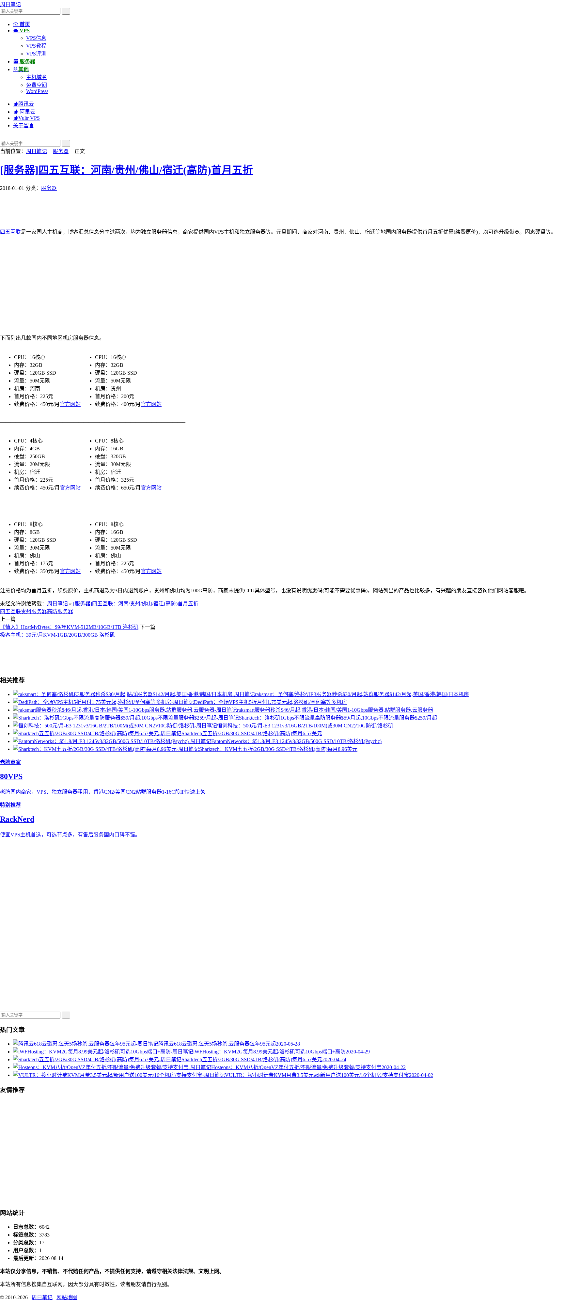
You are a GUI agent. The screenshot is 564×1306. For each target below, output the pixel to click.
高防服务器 (60, 611)
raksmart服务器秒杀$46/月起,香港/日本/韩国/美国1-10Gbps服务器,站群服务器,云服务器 (335, 710)
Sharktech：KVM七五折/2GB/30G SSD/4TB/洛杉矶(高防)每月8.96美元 (278, 749)
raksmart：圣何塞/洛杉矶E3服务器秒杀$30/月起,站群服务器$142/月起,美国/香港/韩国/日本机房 (362, 694)
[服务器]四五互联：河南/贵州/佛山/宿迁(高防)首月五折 (126, 170)
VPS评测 (36, 53)
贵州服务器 (34, 611)
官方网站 (70, 404)
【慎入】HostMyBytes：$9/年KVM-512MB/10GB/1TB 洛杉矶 (69, 627)
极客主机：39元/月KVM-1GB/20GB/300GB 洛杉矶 (57, 635)
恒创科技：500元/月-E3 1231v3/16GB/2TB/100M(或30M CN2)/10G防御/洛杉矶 (305, 725)
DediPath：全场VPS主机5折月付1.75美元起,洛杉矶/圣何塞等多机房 (270, 702)
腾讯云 (23, 104)
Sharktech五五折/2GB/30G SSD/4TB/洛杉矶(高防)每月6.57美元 (251, 733)
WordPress (37, 91)
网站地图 (66, 1297)
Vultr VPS (26, 118)
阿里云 (24, 112)
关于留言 (23, 125)
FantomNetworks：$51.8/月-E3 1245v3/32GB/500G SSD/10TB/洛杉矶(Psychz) (296, 741)
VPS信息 (36, 38)
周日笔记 (10, 4)
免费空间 (36, 85)
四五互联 (10, 232)
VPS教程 (36, 46)
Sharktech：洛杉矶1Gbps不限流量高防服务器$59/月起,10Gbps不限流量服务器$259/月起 (338, 718)
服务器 (61, 151)
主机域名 (36, 77)
